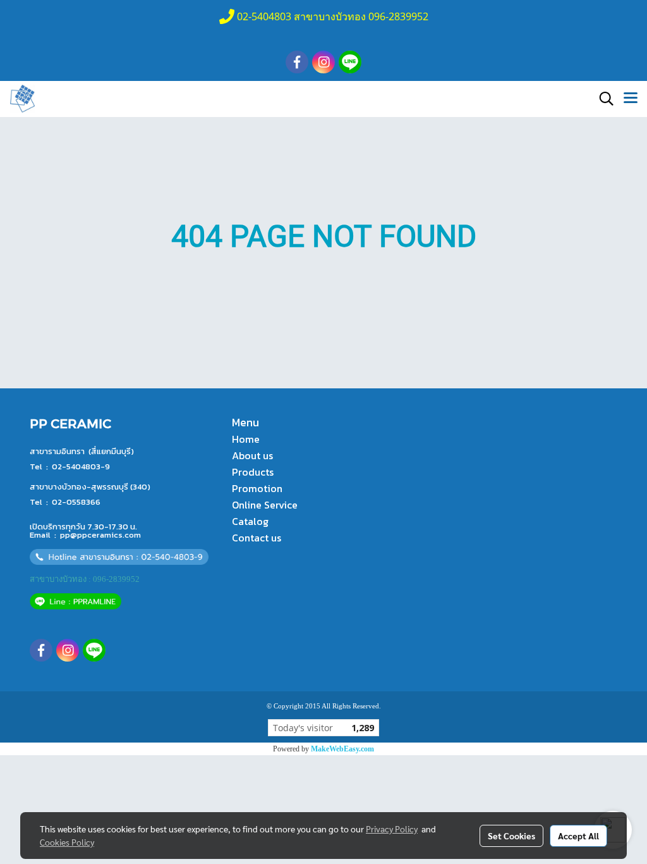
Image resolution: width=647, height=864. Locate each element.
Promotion (257, 488)
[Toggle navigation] (630, 99)
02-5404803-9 (81, 466)
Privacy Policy (392, 828)
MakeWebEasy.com (342, 748)
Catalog (250, 521)
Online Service (265, 504)
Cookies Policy (67, 842)
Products (253, 471)
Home (246, 439)
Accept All (578, 835)
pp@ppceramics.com (100, 535)
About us (252, 455)
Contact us (256, 537)
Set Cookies (511, 835)
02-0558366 (76, 502)
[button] (602, 99)
